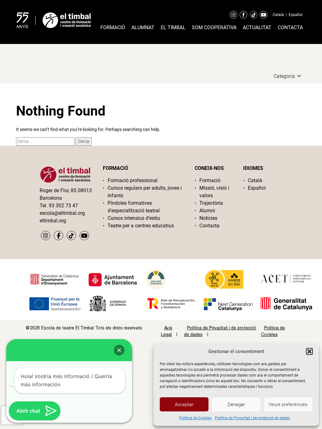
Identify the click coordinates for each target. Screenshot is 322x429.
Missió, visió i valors (214, 191)
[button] (309, 351)
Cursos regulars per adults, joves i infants (145, 191)
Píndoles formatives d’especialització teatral (134, 207)
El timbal (173, 27)
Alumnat (142, 27)
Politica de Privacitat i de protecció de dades (252, 418)
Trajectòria (211, 203)
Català (278, 15)
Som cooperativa (214, 27)
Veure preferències (288, 404)
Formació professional (133, 180)
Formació (112, 27)
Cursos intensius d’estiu (134, 218)
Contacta (290, 27)
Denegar (236, 404)
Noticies (208, 218)
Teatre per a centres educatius (141, 226)
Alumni (207, 211)
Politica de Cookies (195, 418)
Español (296, 15)
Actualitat (257, 27)
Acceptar (184, 404)
